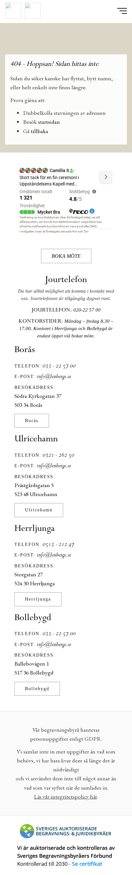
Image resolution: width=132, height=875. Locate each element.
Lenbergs (66, 41)
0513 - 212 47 (58, 545)
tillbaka (39, 131)
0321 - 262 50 (58, 456)
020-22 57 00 (87, 309)
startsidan (49, 121)
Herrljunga (38, 599)
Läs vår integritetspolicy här (65, 796)
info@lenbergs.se (54, 377)
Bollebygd (37, 688)
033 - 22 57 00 (59, 366)
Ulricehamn (39, 509)
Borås (31, 420)
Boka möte (66, 256)
